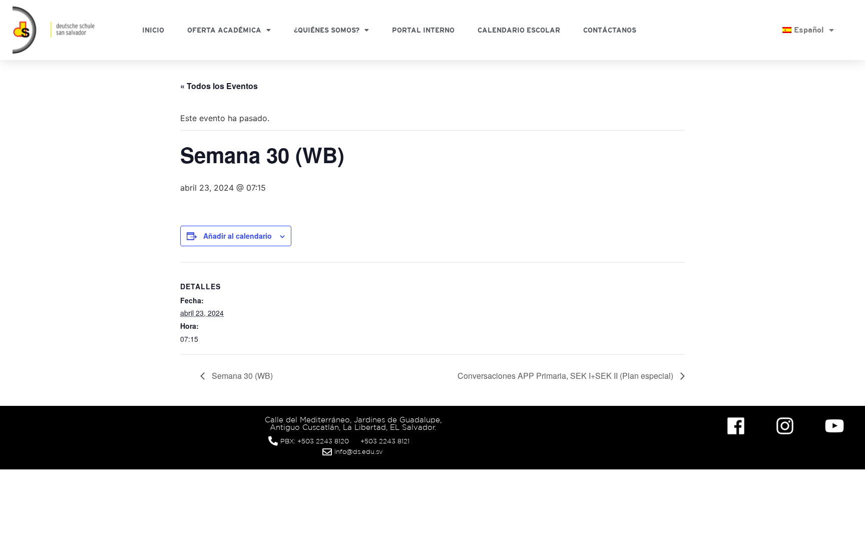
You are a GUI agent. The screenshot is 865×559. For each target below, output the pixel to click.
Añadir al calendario (237, 236)
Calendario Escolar (519, 30)
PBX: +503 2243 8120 (314, 441)
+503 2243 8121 (384, 441)
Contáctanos (609, 30)
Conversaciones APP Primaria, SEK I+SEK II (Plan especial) (566, 375)
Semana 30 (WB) (241, 375)
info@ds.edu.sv (358, 451)
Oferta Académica (224, 30)
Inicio (153, 30)
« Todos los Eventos (219, 86)
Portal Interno (423, 30)
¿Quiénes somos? (326, 30)
